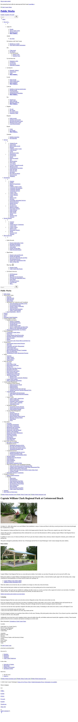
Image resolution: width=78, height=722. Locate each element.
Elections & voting (14, 153)
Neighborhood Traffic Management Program (17, 353)
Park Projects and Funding (13, 371)
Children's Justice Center (16, 148)
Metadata (12, 275)
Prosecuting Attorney (15, 208)
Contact (5, 314)
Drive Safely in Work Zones (10, 492)
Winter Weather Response (13, 475)
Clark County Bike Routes (16, 269)
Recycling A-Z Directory (13, 442)
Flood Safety (13, 478)
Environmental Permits (15, 305)
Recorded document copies (16, 121)
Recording (12, 172)
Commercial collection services (17, 452)
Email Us (6, 676)
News (5, 316)
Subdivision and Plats (15, 245)
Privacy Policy (27, 682)
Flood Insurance (14, 479)
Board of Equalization (15, 184)
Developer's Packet (14, 281)
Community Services (15, 190)
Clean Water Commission (13, 426)
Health (11, 157)
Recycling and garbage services (17, 446)
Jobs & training (13, 161)
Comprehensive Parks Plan (13, 373)
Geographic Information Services (18, 200)
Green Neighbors (11, 460)
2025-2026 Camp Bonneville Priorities (19, 394)
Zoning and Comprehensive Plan (18, 260)
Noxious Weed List (14, 413)
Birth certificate (13, 101)
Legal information (14, 91)
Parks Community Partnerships (14, 380)
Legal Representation (15, 124)
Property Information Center (16, 243)
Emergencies (13, 71)
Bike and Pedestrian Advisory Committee (17, 350)
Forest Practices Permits (15, 409)
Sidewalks (9, 344)
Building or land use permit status (18, 89)
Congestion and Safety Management (15, 346)
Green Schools (10, 461)
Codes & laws (13, 150)
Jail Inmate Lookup (8, 668)
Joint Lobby (13, 162)
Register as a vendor (15, 43)
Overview (9, 355)
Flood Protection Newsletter (16, 487)
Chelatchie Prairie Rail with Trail (18, 388)
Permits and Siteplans (15, 256)
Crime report (13, 50)
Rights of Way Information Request (18, 328)
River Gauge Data (14, 485)
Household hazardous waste (16, 449)
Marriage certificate (14, 102)
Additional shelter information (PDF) (12, 582)
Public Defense (13, 210)
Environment (13, 155)
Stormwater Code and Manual (14, 430)
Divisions (9, 296)
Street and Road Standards (16, 309)
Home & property (14, 158)
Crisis (11, 73)
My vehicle (12, 110)
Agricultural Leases (14, 404)
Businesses (6, 655)
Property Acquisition (15, 321)
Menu (3, 19)
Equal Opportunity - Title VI (13, 311)
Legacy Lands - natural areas (17, 398)
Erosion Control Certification (17, 306)
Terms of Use (20, 682)
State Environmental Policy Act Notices (16, 329)
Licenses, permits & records (16, 165)
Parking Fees (10, 366)
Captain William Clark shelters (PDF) (13, 580)
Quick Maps (13, 279)
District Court (16, 54)
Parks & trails (13, 79)
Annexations (13, 247)
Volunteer (6, 490)
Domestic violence (14, 70)
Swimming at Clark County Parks (18, 621)
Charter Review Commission (17, 224)
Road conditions (14, 82)
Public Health (13, 211)
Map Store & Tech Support (16, 276)
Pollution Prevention (12, 434)
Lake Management (11, 438)
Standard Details (14, 307)
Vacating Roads (13, 324)
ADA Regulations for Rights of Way (18, 303)
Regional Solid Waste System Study (18, 468)
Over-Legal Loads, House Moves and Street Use (18, 340)
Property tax (13, 99)
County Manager (14, 195)
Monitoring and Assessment (13, 427)
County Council (13, 193)
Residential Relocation (15, 322)
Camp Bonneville (11, 391)
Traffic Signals (10, 357)
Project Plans (10, 300)
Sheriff (11, 214)
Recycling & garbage (15, 173)
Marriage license (14, 32)
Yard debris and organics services (18, 448)
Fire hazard (12, 130)
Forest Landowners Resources (17, 408)
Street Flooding (13, 486)
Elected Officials (8, 218)
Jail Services (13, 204)
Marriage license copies (15, 122)
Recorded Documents (15, 244)
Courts (11, 151)
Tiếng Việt (3, 706)
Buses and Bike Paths (12, 351)
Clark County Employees (10, 658)
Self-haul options (11, 456)
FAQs (11, 395)
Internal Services (14, 203)
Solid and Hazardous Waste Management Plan (21, 465)
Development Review (15, 259)
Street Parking (10, 360)
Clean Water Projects (12, 435)
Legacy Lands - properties (16, 402)
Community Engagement (13, 424)
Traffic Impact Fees (11, 347)
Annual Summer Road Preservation (15, 335)
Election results (13, 90)
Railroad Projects (14, 387)
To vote (11, 109)
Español (2, 701)
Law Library (13, 164)
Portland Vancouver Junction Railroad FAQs (20, 390)
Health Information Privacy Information (41, 682)
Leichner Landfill (14, 471)
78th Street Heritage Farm (13, 375)
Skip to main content (6, 1)
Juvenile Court (13, 206)
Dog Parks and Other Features (14, 368)
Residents (6, 654)
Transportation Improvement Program (16, 343)
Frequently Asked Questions (10, 317)
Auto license (13, 144)
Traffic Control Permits (15, 310)
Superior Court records (15, 119)
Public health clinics (14, 81)
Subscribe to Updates (9, 664)
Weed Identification (14, 415)
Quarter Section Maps (15, 248)
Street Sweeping (11, 338)
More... (11, 283)
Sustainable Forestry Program (17, 406)
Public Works (8, 11)
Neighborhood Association (16, 93)
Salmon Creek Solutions (12, 431)
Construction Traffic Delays (13, 332)
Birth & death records (15, 146)
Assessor (12, 181)
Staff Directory (10, 299)
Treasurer (12, 217)
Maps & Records (8, 235)
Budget (11, 185)
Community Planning (15, 189)
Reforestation (10, 437)
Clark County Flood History (16, 489)
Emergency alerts (14, 61)
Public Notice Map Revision (16, 482)
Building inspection (14, 137)
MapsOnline (7, 665)
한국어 (2, 696)
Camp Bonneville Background (17, 393)
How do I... (6, 22)
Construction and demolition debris (18, 454)
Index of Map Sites (14, 261)
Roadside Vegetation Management (15, 336)
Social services (13, 175)
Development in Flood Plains (17, 483)
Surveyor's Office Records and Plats (18, 257)
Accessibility (54, 682)
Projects (5, 313)
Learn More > (32, 4)
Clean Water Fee (11, 439)
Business (12, 147)
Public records (13, 118)
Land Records (13, 282)
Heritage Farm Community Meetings (18, 377)
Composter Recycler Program (14, 457)
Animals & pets (13, 143)
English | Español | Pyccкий (7, 14)
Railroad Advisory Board (16, 384)
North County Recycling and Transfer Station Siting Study (24, 470)
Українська (3, 704)
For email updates (14, 111)
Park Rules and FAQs (12, 369)
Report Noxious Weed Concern (17, 416)
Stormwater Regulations (12, 428)
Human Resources (14, 201)
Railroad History (14, 386)
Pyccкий (3, 699)
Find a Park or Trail (11, 364)
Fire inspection (13, 138)
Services (6, 139)
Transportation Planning (12, 349)
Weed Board (13, 419)
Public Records (10, 298)
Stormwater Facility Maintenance (15, 432)
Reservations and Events (13, 365)
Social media (13, 63)
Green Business (10, 459)
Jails (11, 159)
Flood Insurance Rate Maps (16, 481)
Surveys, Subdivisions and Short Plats (19, 327)
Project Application (14, 399)
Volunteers (12, 176)
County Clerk (13, 192)
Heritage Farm (13, 376)
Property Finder (13, 267)
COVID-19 (12, 62)
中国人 (2, 691)
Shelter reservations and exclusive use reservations (13, 594)
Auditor (11, 182)
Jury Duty (12, 38)
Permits (11, 29)
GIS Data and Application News (17, 278)
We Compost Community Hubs (14, 463)
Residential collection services (17, 445)
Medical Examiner (14, 207)
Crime (11, 129)
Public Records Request (15, 249)
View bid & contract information (17, 45)
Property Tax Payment (9, 667)
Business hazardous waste (16, 453)
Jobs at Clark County (15, 30)
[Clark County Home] (6, 7)
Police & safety (13, 170)
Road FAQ (9, 333)
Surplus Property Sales (15, 325)
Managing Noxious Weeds (16, 417)
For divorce (12, 51)
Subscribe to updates (15, 65)
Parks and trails (13, 169)
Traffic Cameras (10, 358)
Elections (12, 199)
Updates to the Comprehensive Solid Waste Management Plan (25, 467)
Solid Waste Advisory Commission (15, 472)
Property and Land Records (16, 255)
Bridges (8, 339)
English (2, 693)
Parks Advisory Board (12, 372)
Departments (7, 177)
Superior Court (16, 56)
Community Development (16, 188)
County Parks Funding (12, 379)
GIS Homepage (13, 274)
